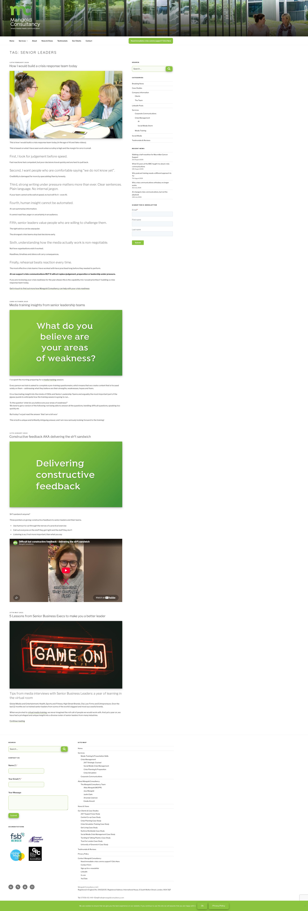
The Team (139, 100)
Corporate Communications (145, 113)
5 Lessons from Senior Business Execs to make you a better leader (57, 616)
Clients (137, 96)
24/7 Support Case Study (90, 814)
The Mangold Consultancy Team (93, 784)
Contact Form (86, 865)
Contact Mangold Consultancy (89, 858)
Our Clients (76, 41)
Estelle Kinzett (89, 801)
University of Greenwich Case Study (94, 844)
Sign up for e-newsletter (90, 868)
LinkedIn (84, 872)
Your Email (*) (15, 779)
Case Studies (137, 88)
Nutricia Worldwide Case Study (93, 831)
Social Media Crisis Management (96, 766)
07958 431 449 (87, 898)
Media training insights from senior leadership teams (47, 305)
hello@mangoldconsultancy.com (111, 898)
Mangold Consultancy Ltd (87, 887)
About (34, 41)
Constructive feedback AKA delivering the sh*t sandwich (50, 436)
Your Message (14, 792)
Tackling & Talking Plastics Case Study (95, 838)
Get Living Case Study (89, 828)
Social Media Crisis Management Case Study (98, 834)
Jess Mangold (89, 791)
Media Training (140, 131)
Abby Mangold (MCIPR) (93, 787)
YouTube (84, 878)
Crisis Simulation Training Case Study (95, 824)
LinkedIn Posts (137, 106)
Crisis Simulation (90, 773)
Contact (89, 41)
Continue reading (17, 721)
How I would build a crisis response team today (43, 66)
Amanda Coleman (91, 798)
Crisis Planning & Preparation (95, 769)
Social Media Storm (145, 126)
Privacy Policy (83, 854)
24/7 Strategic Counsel (92, 762)
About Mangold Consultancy (89, 781)
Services (22, 41)
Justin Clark (88, 794)
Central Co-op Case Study (91, 817)
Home (12, 41)
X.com (83, 875)
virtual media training (37, 712)
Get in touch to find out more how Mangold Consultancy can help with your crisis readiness (50, 288)
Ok (202, 906)
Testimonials (62, 41)
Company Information (140, 92)
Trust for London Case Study (92, 841)
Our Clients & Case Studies (88, 811)
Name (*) (12, 765)
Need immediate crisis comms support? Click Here (151, 41)
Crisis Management (142, 118)
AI (138, 121)
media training (49, 380)
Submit (13, 815)
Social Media (137, 136)
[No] (305, 906)
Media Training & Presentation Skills (94, 756)
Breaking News (138, 84)
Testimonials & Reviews (141, 140)
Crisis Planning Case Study (91, 821)
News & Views (47, 41)
